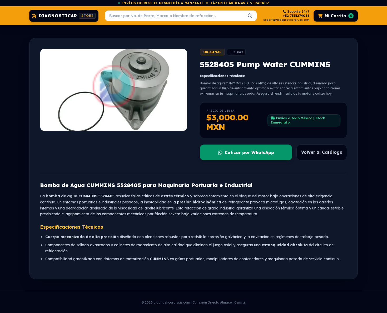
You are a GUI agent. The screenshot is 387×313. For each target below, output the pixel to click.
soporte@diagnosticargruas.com (286, 20)
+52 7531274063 (296, 16)
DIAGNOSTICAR (66, 15)
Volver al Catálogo (322, 152)
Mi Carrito (338, 15)
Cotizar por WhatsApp (249, 152)
